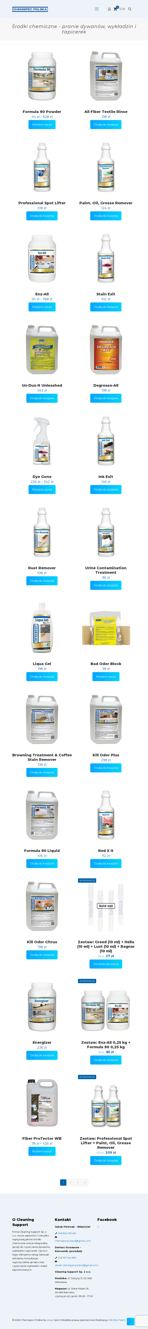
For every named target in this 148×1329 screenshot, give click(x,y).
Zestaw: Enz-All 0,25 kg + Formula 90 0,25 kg (105, 1044)
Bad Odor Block (106, 664)
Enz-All (42, 294)
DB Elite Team (117, 1320)
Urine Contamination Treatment (106, 570)
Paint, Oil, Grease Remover (105, 203)
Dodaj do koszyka (106, 124)
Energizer (42, 1042)
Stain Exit (105, 294)
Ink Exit (106, 477)
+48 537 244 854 (67, 1257)
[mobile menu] (97, 9)
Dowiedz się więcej (106, 964)
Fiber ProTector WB (42, 1138)
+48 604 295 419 (67, 1233)
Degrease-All (105, 385)
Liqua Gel (42, 664)
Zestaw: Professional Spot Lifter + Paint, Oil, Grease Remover (106, 1143)
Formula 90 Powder (42, 112)
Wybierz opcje (42, 124)
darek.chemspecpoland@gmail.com (76, 1265)
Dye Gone (42, 477)
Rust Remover (42, 568)
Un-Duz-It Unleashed (42, 385)
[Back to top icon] (130, 1321)
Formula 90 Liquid (42, 851)
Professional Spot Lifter (42, 203)
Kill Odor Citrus (42, 942)
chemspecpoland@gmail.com (73, 1240)
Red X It (106, 851)
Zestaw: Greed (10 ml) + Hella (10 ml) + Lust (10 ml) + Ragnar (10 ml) (106, 946)
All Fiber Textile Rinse (105, 112)
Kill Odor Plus (106, 755)
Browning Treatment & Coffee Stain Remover (42, 757)
